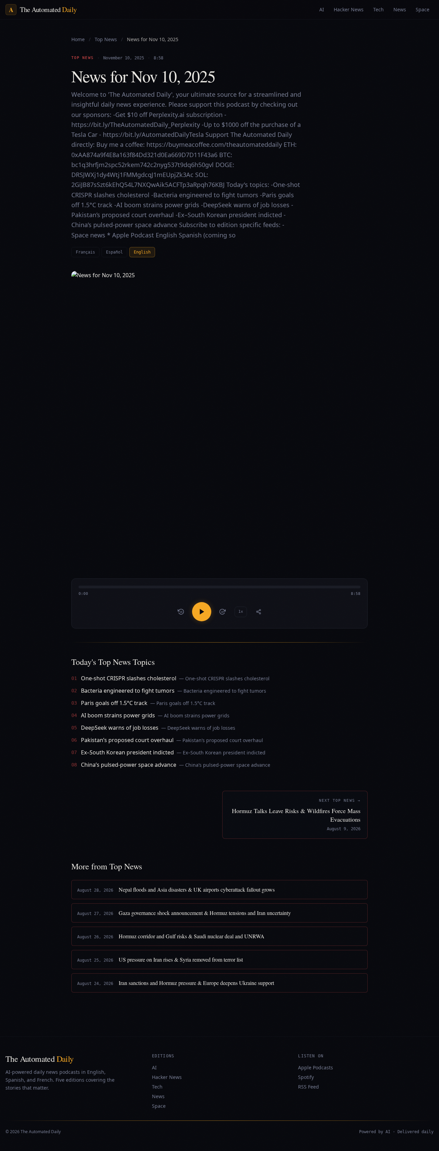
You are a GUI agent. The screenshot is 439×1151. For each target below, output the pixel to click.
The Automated (39, 1058)
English (142, 252)
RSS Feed (308, 1086)
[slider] (219, 591)
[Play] (201, 611)
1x (240, 611)
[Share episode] (258, 612)
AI (154, 1067)
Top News (106, 39)
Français (85, 252)
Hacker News (167, 1077)
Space (159, 1106)
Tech (157, 1086)
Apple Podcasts (315, 1067)
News (158, 1096)
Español (114, 252)
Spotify (306, 1077)
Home (78, 39)
